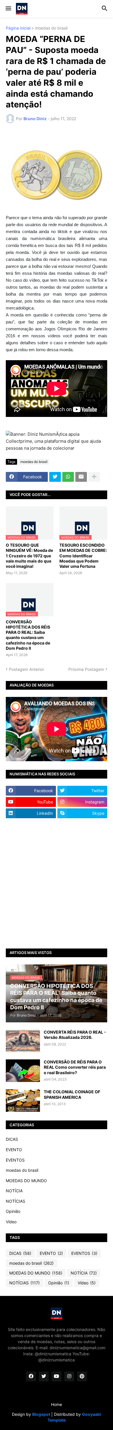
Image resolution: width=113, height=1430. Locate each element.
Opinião (13, 1211)
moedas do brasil (51, 28)
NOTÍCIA (14, 1190)
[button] (8, 9)
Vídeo (11, 1221)
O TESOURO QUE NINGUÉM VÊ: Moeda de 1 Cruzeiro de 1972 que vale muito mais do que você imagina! (29, 556)
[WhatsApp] (68, 477)
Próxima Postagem (86, 669)
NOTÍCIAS (15, 1201)
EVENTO (14, 1149)
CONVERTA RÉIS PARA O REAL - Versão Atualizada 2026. (75, 1035)
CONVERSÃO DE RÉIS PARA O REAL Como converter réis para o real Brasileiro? (75, 1067)
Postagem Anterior (26, 669)
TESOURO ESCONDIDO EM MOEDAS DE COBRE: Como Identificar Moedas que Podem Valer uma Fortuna (83, 556)
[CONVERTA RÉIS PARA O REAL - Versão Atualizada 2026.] (23, 1041)
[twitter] (44, 1376)
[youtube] (56, 1376)
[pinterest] (82, 1376)
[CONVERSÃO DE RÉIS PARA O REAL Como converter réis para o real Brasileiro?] (23, 1070)
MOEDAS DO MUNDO (26, 1180)
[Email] (81, 477)
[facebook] (31, 1376)
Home (56, 1404)
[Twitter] (55, 477)
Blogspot (41, 1414)
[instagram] (69, 1376)
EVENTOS (15, 1160)
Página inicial (18, 28)
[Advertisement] (56, 883)
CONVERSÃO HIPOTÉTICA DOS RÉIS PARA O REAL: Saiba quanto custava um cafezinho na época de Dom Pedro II (28, 635)
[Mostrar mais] (94, 477)
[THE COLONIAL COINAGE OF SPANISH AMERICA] (23, 1100)
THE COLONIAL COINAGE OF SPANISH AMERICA (72, 1094)
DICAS (12, 1139)
